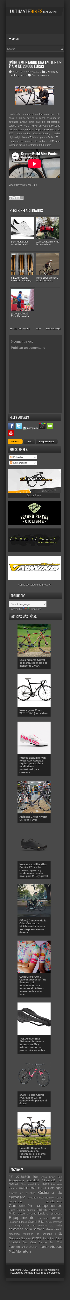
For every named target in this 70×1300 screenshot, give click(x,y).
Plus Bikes (56, 1238)
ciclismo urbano (53, 1197)
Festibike (13, 1222)
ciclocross (16, 1201)
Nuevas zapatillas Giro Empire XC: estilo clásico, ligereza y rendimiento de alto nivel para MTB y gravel (33, 870)
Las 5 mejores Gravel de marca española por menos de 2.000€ (33, 662)
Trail (59, 1242)
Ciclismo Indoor (35, 1197)
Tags (29, 441)
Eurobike (43, 1218)
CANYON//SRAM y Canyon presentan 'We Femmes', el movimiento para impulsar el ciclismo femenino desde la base (32, 985)
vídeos (22, 75)
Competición (20, 1205)
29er (35, 1176)
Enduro (43, 1213)
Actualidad (33, 1180)
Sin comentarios (40, 75)
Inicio (38, 328)
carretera (27, 1187)
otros (36, 1238)
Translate (36, 609)
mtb (58, 1233)
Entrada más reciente (20, 328)
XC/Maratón (20, 1251)
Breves (13, 1188)
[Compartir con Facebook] (22, 198)
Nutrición (26, 1238)
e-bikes (42, 1209)
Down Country (17, 1210)
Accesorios (16, 1180)
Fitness (23, 1222)
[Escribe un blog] (14, 198)
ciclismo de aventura (22, 1193)
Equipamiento (21, 1217)
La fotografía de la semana (28, 1225)
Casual (42, 1188)
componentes (49, 1205)
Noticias (14, 1238)
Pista (46, 1238)
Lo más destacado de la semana (35, 1227)
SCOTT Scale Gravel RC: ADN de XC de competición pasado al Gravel (33, 1099)
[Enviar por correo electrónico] (10, 198)
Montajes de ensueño (37, 1233)
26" (11, 1176)
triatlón (24, 1247)
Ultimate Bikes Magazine (45, 1269)
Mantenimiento (54, 1229)
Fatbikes (56, 1218)
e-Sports (31, 1213)
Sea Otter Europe (35, 1242)
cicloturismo (54, 1201)
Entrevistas (56, 1213)
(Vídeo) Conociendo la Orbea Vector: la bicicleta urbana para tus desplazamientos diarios (32, 926)
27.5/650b (23, 1176)
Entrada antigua (53, 328)
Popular (15, 441)
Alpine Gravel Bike (30, 1184)
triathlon (14, 1246)
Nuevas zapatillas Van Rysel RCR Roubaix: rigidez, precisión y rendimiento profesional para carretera (32, 765)
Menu (15, 39)
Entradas (17, 457)
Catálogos (55, 1188)
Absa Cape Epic (51, 1177)
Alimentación (49, 1180)
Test (52, 1242)
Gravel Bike (36, 1221)
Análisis (45, 1183)
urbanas (43, 1246)
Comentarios (19, 462)
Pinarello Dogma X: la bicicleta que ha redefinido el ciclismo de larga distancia (32, 1152)
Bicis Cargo (56, 1184)
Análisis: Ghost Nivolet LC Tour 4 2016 (33, 818)
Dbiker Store (34, 495)
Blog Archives (46, 441)
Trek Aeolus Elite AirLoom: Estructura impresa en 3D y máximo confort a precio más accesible (32, 1044)
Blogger (46, 584)
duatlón (31, 1210)
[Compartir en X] (18, 198)
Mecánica (14, 1233)
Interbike (57, 1222)
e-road (21, 1213)
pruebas (14, 1242)
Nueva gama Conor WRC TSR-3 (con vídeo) (33, 712)
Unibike (33, 1247)
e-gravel (53, 1210)
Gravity (49, 1222)
